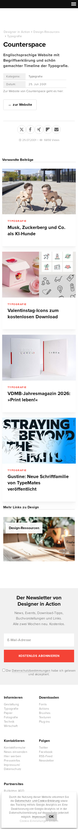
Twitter (43, 747)
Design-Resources (46, 32)
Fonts (43, 704)
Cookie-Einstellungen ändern (39, 821)
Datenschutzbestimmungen (31, 670)
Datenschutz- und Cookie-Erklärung (37, 801)
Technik (9, 721)
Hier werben (12, 756)
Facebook (46, 752)
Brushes (44, 713)
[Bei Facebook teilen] (30, 128)
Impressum (39, 817)
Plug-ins (44, 721)
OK (51, 817)
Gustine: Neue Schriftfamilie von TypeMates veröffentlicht (38, 483)
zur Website (22, 104)
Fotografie (11, 717)
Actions (44, 709)
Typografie (14, 36)
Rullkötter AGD (14, 791)
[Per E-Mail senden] (56, 128)
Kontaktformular (15, 747)
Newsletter (46, 760)
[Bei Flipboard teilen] (48, 128)
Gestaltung (11, 704)
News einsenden (15, 752)
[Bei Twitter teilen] (22, 128)
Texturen (45, 717)
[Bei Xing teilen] (39, 128)
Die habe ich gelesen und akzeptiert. (40, 672)
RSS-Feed (46, 756)
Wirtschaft (11, 726)
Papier (8, 713)
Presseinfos (12, 760)
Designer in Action (26, 19)
